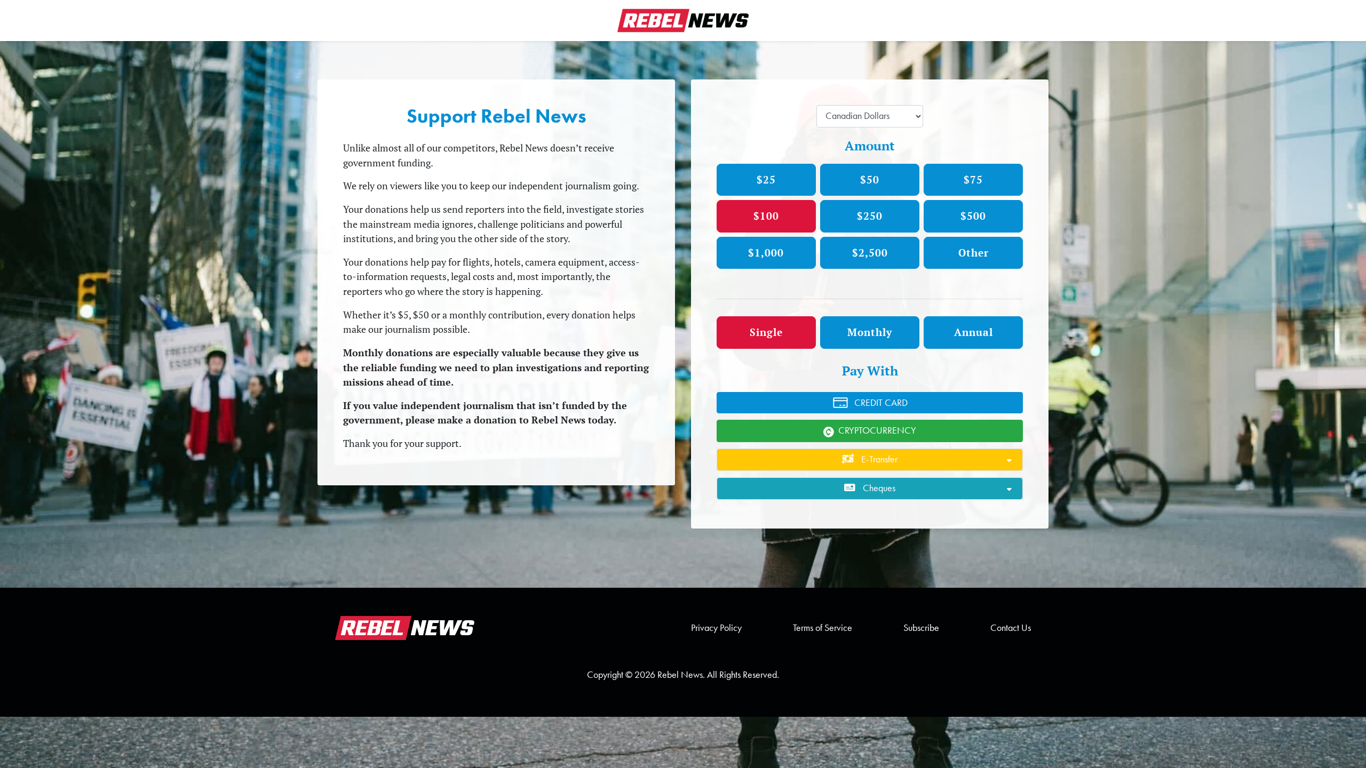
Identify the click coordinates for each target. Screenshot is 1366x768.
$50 (869, 179)
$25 (766, 179)
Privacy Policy (716, 627)
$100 (766, 215)
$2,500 (870, 252)
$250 (870, 215)
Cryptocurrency (877, 430)
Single (766, 332)
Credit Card (881, 402)
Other (973, 252)
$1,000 (766, 252)
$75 (973, 179)
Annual (973, 332)
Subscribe (921, 627)
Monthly (869, 332)
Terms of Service (822, 627)
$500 (973, 215)
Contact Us (1010, 627)
